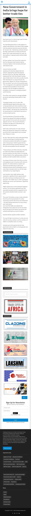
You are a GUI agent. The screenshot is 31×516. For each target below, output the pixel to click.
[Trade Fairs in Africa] (15, 306)
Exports (24, 466)
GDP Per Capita (7, 466)
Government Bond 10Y (9, 474)
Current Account (7, 461)
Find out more (7, 448)
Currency (17, 459)
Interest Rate (6, 481)
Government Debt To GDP (9, 477)
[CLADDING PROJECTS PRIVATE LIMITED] (15, 324)
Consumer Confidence (9, 459)
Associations (6, 499)
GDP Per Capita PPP (16, 466)
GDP (26, 461)
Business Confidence (17, 457)
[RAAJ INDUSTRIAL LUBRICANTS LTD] (15, 388)
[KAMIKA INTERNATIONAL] (15, 350)
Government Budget (20, 474)
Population (13, 481)
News (5, 494)
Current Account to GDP (18, 461)
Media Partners (7, 497)
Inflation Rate (18, 479)
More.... (24, 397)
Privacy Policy (7, 504)
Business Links (7, 502)
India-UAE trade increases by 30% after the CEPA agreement (15, 257)
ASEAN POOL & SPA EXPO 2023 (15, 241)
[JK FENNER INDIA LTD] (15, 337)
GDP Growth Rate (20, 464)
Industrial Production (8, 479)
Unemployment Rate (20, 484)
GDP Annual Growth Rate (9, 464)
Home (5, 492)
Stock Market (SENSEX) (9, 484)
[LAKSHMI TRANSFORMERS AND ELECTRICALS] (15, 363)
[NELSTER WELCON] (15, 375)
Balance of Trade (7, 457)
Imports (19, 477)
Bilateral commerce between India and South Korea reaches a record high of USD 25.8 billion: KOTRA (15, 274)
